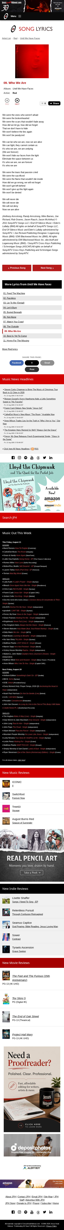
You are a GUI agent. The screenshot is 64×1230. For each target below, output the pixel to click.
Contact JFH (24, 1196)
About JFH (11, 1196)
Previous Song (17, 268)
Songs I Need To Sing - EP (25, 901)
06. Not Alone (9, 317)
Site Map (48, 1196)
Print (32, 369)
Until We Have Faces (30, 38)
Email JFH (37, 1196)
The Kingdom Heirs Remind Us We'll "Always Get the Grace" (30, 430)
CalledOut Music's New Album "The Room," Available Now (29, 414)
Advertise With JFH (35, 1200)
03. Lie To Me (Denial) (13, 302)
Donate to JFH (24, 1203)
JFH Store (10, 1203)
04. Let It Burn (10, 307)
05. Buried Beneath (12, 312)
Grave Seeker (19, 951)
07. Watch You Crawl (13, 321)
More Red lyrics (10, 349)
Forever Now (18, 798)
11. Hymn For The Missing (16, 340)
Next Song (47, 268)
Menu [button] (14, 16)
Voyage (15, 810)
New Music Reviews (15, 773)
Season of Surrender (22, 823)
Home (56, 1203)
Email (47, 363)
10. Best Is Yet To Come (15, 336)
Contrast (16, 939)
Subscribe (46, 1203)
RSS (36, 449)
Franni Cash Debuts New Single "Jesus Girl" (23, 408)
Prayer (36, 1203)
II (12, 785)
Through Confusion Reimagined (27, 914)
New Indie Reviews (15, 889)
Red (15, 38)
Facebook (16, 363)
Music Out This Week (16, 533)
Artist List (6, 38)
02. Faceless (9, 298)
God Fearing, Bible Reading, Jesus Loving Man (35, 926)
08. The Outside (11, 326)
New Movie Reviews (16, 963)
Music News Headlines (17, 379)
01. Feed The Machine (14, 293)
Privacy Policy (51, 1226)
